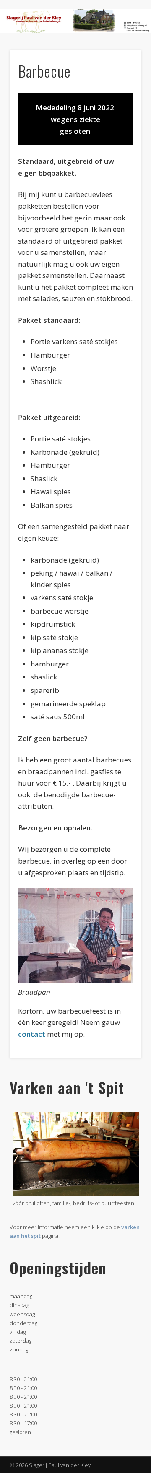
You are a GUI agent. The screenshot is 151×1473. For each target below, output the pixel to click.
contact (31, 1034)
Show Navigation (121, 75)
